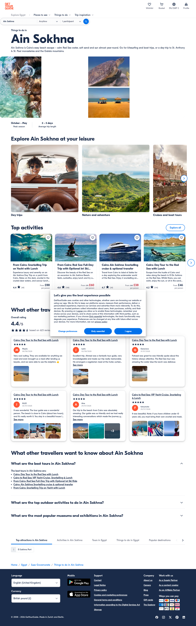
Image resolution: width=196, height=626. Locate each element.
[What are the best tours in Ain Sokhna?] (181, 463)
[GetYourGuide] (9, 6)
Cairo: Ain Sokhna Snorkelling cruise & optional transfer (43, 484)
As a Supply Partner (168, 580)
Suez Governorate (40, 565)
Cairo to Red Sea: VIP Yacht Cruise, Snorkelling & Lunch (42, 477)
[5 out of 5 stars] (39, 344)
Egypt (24, 565)
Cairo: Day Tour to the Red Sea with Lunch (36, 340)
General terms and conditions (108, 600)
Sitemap (98, 609)
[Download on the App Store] (78, 594)
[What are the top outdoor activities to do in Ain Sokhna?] (181, 502)
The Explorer (149, 604)
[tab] (31, 540)
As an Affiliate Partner (169, 590)
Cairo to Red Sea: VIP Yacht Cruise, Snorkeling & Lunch (156, 396)
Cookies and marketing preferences (110, 595)
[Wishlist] (149, 4)
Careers (147, 585)
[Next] (184, 178)
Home (14, 565)
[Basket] (161, 4)
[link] (44, 181)
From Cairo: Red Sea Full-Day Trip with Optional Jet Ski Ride (45, 481)
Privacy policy (100, 590)
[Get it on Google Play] (78, 583)
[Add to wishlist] (48, 237)
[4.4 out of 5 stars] (20, 330)
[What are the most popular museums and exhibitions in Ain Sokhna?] (181, 515)
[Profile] (186, 4)
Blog (146, 590)
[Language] (174, 4)
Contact (98, 580)
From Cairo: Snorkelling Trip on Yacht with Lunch (39, 487)
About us (148, 580)
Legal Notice (100, 585)
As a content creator (168, 585)
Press (146, 595)
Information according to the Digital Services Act (117, 604)
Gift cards (148, 600)
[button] (44, 181)
